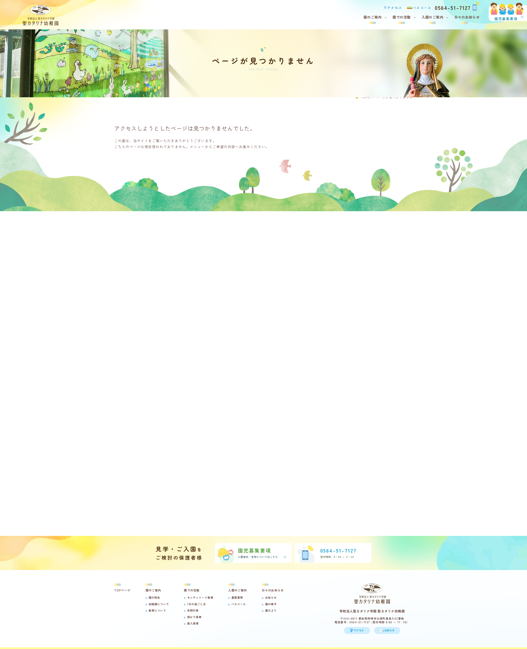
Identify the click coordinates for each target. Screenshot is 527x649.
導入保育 (193, 623)
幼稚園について (159, 604)
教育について (157, 610)
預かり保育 (194, 617)
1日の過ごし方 (196, 604)
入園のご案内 (432, 17)
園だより (271, 610)
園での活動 (401, 17)
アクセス (394, 8)
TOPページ (122, 590)
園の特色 (154, 597)
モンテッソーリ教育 (200, 597)
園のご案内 (372, 17)
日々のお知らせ (466, 17)
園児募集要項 (506, 18)
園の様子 (271, 604)
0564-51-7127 (453, 7)
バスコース (422, 8)
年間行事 (193, 610)
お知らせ (271, 597)
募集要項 (237, 597)
